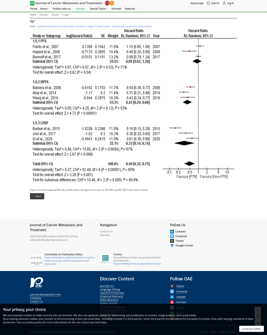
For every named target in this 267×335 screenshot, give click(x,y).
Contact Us (106, 231)
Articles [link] (44, 14)
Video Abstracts (109, 300)
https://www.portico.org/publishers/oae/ (137, 263)
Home (33, 8)
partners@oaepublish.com (45, 294)
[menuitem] (33, 8)
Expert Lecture (108, 303)
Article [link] (55, 14)
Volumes (116, 8)
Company (35, 298)
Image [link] (65, 14)
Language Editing (110, 289)
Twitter (180, 241)
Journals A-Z (107, 286)
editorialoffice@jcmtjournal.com (49, 240)
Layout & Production (112, 292)
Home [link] (33, 14)
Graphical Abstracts (111, 296)
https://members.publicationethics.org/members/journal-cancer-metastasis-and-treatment (69, 261)
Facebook (181, 236)
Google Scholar (184, 245)
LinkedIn (181, 231)
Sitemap (105, 235)
